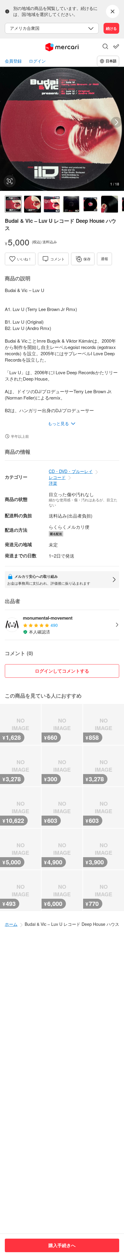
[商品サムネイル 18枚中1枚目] (13, 204)
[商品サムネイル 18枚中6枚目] (109, 204)
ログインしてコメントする (62, 670)
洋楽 (53, 483)
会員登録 (13, 61)
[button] (105, 47)
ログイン (37, 61)
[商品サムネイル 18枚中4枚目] (71, 204)
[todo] (116, 46)
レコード (57, 477)
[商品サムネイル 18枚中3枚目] (51, 204)
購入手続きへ (62, 1245)
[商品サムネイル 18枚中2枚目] (32, 204)
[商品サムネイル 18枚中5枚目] (90, 204)
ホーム (11, 924)
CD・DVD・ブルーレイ (71, 471)
